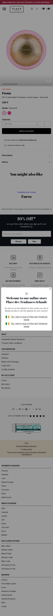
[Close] (50, 289)
